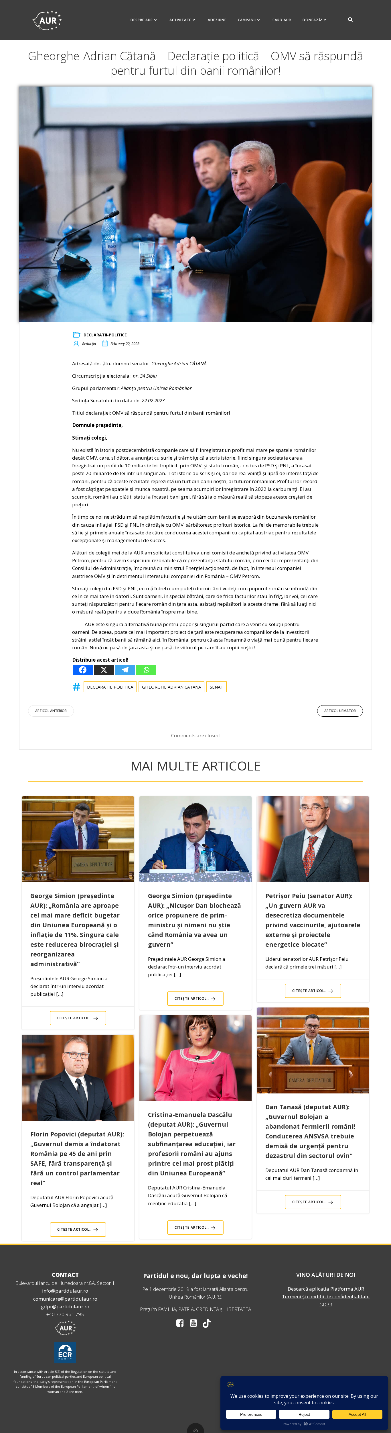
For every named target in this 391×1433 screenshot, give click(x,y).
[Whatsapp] (146, 670)
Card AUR (281, 19)
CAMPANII (247, 19)
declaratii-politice (105, 335)
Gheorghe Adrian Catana (171, 687)
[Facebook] (83, 670)
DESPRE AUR (142, 19)
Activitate (180, 19)
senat (216, 687)
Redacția (89, 343)
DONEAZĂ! (312, 19)
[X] (104, 670)
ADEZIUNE (217, 19)
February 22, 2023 (124, 343)
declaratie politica (110, 687)
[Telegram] (125, 670)
